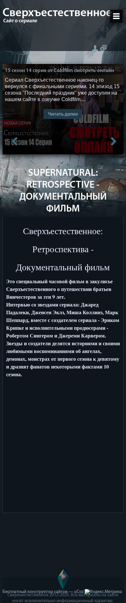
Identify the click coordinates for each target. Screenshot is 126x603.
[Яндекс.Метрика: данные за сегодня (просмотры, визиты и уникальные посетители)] (103, 592)
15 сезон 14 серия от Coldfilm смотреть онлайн (59, 70)
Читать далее (63, 114)
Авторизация (95, 48)
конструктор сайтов (47, 591)
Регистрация (103, 48)
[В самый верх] (63, 578)
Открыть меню (116, 16)
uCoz (79, 591)
